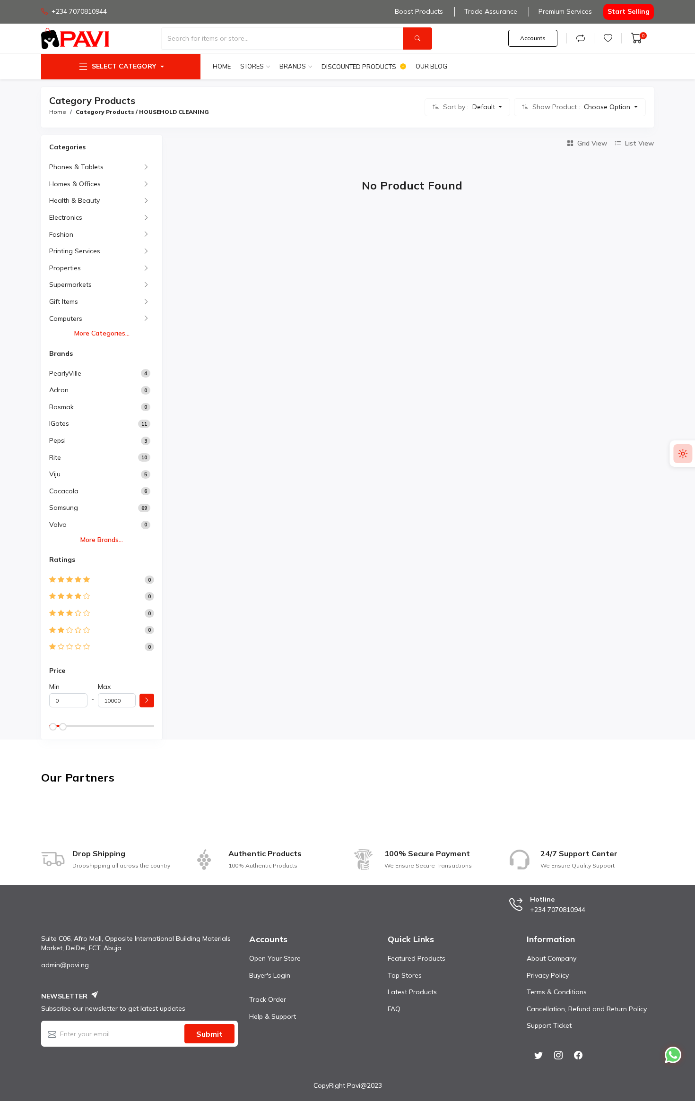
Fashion (61, 234)
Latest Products (412, 992)
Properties (65, 268)
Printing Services (74, 251)
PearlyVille (65, 373)
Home (222, 66)
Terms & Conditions (557, 992)
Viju (55, 474)
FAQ (394, 1009)
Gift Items (63, 301)
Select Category (124, 66)
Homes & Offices (75, 184)
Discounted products (358, 66)
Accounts (533, 38)
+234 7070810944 (79, 11)
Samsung (63, 507)
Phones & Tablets (76, 167)
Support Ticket (549, 1025)
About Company (551, 958)
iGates (59, 423)
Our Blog (431, 66)
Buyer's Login (269, 975)
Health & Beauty (74, 200)
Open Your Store (275, 958)
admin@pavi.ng (65, 965)
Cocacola (63, 491)
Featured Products (416, 958)
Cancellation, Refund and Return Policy (587, 1009)
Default (484, 107)
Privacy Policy (548, 975)
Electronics (65, 217)
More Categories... (102, 333)
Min (54, 686)
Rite (55, 457)
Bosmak (61, 407)
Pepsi (57, 440)
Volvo (58, 524)
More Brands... (101, 539)
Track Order (267, 999)
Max (104, 686)
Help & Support (272, 1016)
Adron (59, 390)
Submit (209, 1034)
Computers (65, 318)
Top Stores (405, 975)
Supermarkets (70, 284)
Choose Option (608, 107)
